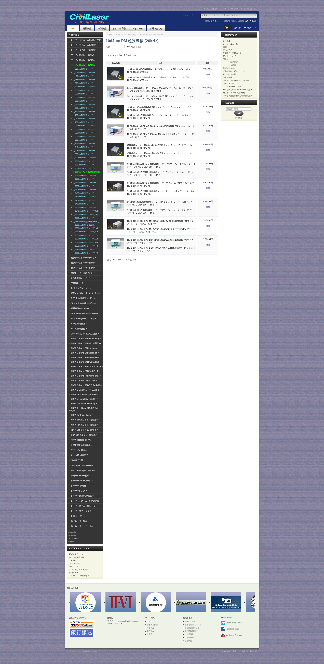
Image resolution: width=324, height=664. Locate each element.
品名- (161, 63)
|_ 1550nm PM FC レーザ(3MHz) (86, 232)
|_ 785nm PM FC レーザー (83, 126)
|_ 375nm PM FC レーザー (83, 69)
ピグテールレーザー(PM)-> (83, 268)
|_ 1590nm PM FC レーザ (83, 249)
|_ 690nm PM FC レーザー (83, 112)
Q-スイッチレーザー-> (81, 288)
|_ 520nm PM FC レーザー (83, 83)
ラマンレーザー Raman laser (84, 313)
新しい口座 (251, 21)
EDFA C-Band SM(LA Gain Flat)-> (87, 366)
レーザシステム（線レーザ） (84, 506)
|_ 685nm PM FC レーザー (83, 108)
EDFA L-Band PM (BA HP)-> (84, 394)
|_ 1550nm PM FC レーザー (84, 218)
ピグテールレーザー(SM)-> (83, 263)
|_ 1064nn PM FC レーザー (83, 168)
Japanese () (188, 15)
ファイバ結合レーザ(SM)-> (83, 60)
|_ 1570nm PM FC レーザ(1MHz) (86, 239)
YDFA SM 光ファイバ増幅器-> (85, 420)
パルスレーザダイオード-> (83, 470)
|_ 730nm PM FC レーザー (83, 119)
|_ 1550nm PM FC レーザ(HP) (85, 235)
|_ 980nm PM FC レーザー (83, 154)
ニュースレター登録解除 (79, 576)
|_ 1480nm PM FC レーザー (84, 207)
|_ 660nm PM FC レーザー (83, 101)
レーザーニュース (230, 44)
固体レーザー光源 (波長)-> (83, 273)
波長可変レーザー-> (80, 308)
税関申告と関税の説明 (232, 53)
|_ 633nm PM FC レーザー (83, 87)
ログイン (214, 21)
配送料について (229, 56)
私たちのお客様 (229, 74)
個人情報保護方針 (76, 557)
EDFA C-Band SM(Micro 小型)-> (86, 343)
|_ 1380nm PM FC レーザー (84, 186)
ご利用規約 (73, 560)
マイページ (137, 28)
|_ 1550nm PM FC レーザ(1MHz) (86, 228)
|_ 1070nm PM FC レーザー (84, 175)
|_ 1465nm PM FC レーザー (84, 204)
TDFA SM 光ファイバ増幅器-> (84, 430)
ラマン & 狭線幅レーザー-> (83, 303)
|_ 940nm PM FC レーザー (83, 147)
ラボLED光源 (77, 460)
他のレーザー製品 (79, 521)
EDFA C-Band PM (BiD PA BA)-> (86, 385)
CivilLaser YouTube (233, 635)
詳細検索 (238, 118)
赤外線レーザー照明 (80, 475)
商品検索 (229, 102)
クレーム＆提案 (229, 65)
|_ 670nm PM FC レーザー (83, 104)
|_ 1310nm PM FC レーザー (84, 183)
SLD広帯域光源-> (79, 329)
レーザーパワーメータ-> (82, 480)
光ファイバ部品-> (79, 450)
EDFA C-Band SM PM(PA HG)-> (86, 362)
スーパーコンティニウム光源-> (85, 334)
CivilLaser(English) (230, 9)
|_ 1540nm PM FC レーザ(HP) (85, 214)
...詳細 (207, 75)
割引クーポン (74, 573)
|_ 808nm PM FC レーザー (83, 129)
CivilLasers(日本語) (212, 9)
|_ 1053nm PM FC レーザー (84, 165)
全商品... (71, 541)
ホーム (73, 28)
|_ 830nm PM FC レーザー (83, 133)
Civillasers (86, 651)
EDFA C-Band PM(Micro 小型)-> (86, 376)
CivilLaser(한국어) (248, 9)
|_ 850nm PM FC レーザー (83, 136)
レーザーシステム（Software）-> (86, 501)
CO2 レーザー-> (78, 516)
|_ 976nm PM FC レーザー (83, 151)
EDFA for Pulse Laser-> (82, 415)
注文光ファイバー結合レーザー (236, 80)
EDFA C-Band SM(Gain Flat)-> (85, 353)
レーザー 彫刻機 (78, 486)
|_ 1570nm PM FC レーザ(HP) (85, 246)
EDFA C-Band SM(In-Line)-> (84, 348)
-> (83, 65)
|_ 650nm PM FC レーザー (83, 97)
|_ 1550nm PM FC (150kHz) (84, 225)
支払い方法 (227, 50)
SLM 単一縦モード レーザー (84, 318)
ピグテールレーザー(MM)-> (83, 258)
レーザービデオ (229, 83)
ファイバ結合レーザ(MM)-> (83, 55)
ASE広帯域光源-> (79, 323)
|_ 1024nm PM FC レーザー (84, 158)
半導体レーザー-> (79, 283)
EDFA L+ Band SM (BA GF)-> (84, 399)
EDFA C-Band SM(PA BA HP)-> (86, 338)
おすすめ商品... (74, 538)
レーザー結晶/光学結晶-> (82, 496)
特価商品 (102, 28)
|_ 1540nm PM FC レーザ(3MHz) (86, 211)
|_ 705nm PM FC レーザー (83, 115)
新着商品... (72, 535)
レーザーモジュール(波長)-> (84, 45)
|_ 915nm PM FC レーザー (83, 143)
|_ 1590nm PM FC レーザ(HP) (85, 253)
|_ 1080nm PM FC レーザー (84, 179)
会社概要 (226, 41)
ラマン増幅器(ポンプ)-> (81, 440)
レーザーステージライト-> (83, 511)
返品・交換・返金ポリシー (234, 71)
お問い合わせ (156, 28)
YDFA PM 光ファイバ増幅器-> (85, 425)
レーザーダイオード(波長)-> (84, 50)
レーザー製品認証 (230, 62)
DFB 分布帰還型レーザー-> (83, 298)
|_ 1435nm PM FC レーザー (84, 193)
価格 (207, 63)
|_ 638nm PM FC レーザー (83, 94)
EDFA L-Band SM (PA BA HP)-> (86, 390)
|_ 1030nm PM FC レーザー (84, 161)
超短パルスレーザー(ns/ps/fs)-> (85, 293)
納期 (225, 47)
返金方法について (192, 628)
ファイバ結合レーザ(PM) (125, 34)
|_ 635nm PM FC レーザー (83, 90)
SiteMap (94, 651)
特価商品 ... (73, 532)
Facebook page (232, 629)
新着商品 (87, 28)
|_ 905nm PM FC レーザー (83, 140)
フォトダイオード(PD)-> (82, 465)
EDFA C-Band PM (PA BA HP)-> (86, 371)
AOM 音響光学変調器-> (81, 445)
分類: (108, 47)
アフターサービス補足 (232, 87)
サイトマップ (74, 566)
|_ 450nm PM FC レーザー (83, 76)
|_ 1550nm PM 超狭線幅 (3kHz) (85, 222)
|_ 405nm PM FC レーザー (83, 72)
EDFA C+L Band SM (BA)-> (84, 403)
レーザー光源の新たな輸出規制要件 (238, 96)
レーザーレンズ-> (79, 491)
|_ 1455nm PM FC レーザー (84, 197)
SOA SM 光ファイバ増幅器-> (84, 435)
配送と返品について (77, 554)
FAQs (225, 59)
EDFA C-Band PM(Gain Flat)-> (85, 357)
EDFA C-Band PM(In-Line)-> (84, 381)
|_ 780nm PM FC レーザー (83, 122)
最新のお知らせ (229, 68)
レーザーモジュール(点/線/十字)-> (86, 40)
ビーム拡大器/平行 (79, 455)
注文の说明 (227, 77)
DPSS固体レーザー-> (81, 278)
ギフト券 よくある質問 (78, 570)
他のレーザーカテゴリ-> (82, 526)
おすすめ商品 (119, 28)
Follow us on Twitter (233, 623)
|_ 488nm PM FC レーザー (83, 80)
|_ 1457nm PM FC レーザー (84, 200)
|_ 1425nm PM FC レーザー (84, 190)
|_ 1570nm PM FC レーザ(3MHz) (86, 242)
